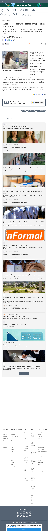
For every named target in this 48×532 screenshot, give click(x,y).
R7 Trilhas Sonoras (41, 445)
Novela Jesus (33, 491)
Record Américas (41, 449)
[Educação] (24, 5)
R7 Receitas (13, 458)
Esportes (6, 429)
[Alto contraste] (3, 44)
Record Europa (40, 453)
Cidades (25, 440)
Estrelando (13, 442)
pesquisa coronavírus (31, 110)
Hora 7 (25, 455)
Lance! (4, 442)
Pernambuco (26, 467)
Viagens (12, 462)
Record (33, 429)
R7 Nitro (12, 455)
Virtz (12, 464)
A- (8, 44)
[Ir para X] (24, 516)
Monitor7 (25, 464)
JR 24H (25, 429)
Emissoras (40, 438)
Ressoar (39, 464)
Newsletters (40, 440)
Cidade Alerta (33, 471)
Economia (26, 448)
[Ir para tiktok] (21, 516)
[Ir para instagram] (24, 512)
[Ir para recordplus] (18, 516)
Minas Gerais (26, 462)
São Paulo (26, 472)
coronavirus (24, 110)
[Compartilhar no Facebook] (5, 40)
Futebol (4, 440)
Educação (9, 20)
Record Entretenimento (42, 451)
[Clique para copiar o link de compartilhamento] (14, 40)
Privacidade (23, 522)
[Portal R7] (24, 1)
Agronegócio (26, 432)
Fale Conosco (17, 522)
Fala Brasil (32, 484)
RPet (12, 460)
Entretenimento (16, 429)
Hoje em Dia (33, 486)
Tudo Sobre (26, 480)
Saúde (25, 474)
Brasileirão (5, 434)
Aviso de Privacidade (13, 526)
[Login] (46, 1)
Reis (31, 497)
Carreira (39, 434)
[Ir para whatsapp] (27, 516)
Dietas (12, 440)
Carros (25, 438)
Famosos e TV (14, 445)
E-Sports (5, 436)
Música (12, 453)
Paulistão (5, 447)
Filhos (12, 447)
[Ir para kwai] (27, 512)
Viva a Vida (13, 466)
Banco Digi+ (40, 432)
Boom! (32, 458)
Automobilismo (6, 432)
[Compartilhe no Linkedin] (7, 40)
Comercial (40, 436)
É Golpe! (25, 452)
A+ (5, 44)
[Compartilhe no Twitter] (3, 40)
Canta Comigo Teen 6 (33, 465)
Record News (40, 458)
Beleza (12, 432)
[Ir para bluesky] (18, 512)
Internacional (26, 460)
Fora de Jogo (5, 438)
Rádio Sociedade (41, 447)
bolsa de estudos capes (41, 110)
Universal (39, 469)
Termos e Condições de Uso (32, 522)
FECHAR (24, 529)
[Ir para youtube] (30, 516)
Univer (39, 466)
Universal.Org (40, 471)
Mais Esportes (6, 445)
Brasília (25, 436)
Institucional (42, 429)
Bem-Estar (13, 434)
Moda (12, 451)
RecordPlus (40, 442)
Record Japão (40, 455)
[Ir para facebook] (21, 512)
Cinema (12, 438)
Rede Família (40, 462)
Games (12, 449)
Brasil (25, 434)
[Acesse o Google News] (11, 40)
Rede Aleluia (40, 460)
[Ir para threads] (30, 512)
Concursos (26, 442)
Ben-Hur (32, 455)
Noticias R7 (4, 20)
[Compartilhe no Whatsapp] (9, 40)
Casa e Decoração (14, 436)
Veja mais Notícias (24, 373)
